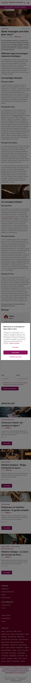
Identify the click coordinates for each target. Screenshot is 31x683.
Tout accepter (15, 352)
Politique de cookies (14, 343)
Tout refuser (15, 347)
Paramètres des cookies (15, 356)
